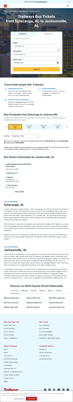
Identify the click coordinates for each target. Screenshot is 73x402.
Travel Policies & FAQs (11, 375)
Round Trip (48, 34)
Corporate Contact (45, 359)
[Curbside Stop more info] (16, 173)
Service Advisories (45, 352)
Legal (5, 381)
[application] (19, 178)
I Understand (31, 398)
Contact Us (43, 349)
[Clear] (58, 46)
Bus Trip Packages (45, 332)
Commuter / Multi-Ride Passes (49, 338)
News (6, 352)
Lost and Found (44, 356)
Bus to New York (9, 325)
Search (36, 69)
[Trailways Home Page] (5, 5)
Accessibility (8, 365)
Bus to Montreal (9, 328)
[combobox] (36, 46)
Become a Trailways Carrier (13, 372)
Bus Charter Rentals (46, 335)
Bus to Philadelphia (10, 338)
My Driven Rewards (10, 359)
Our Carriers (8, 356)
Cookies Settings (19, 398)
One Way (22, 34)
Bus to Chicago (9, 335)
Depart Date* (18, 59)
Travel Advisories (40, 2)
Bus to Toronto (9, 332)
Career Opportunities (11, 362)
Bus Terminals (44, 328)
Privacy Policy (8, 378)
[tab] (15, 291)
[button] (6, 127)
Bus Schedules (44, 325)
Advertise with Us (10, 368)
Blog (5, 349)
